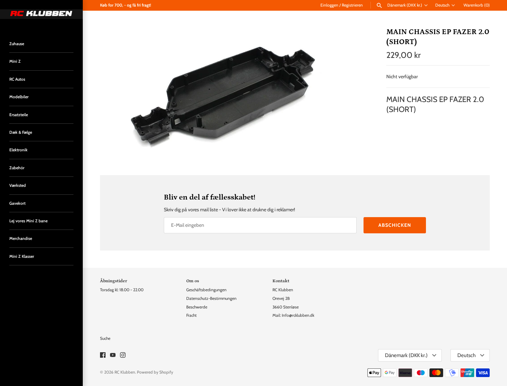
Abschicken (394, 225)
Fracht (191, 315)
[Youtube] (113, 355)
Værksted (17, 185)
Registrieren (352, 5)
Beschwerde (196, 307)
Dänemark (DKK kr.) (404, 5)
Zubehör (16, 167)
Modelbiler (19, 96)
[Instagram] (123, 355)
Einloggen (329, 5)
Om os (192, 280)
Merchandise (20, 238)
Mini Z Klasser (21, 256)
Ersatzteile (18, 114)
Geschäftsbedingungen (206, 289)
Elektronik (18, 150)
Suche (105, 338)
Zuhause (16, 43)
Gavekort (17, 203)
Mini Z (15, 61)
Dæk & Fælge (20, 132)
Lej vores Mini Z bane (28, 221)
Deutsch (442, 5)
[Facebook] (103, 355)
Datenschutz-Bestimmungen (211, 298)
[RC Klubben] (41, 14)
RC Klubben (125, 372)
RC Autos (17, 79)
